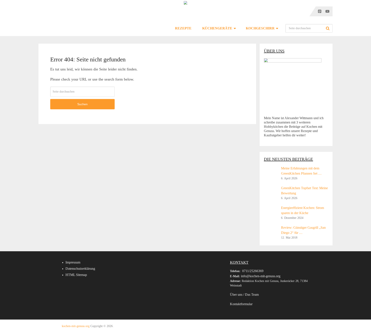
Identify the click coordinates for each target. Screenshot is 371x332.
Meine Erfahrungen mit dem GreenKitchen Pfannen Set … (301, 170)
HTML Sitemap (76, 275)
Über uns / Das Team (244, 294)
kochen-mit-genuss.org (78, 21)
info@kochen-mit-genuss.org (260, 276)
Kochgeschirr (260, 28)
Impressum (72, 262)
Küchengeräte (217, 28)
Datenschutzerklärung (80, 268)
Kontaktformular (241, 304)
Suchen (328, 28)
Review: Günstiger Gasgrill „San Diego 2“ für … (303, 230)
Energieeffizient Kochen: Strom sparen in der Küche (302, 210)
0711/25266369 (252, 271)
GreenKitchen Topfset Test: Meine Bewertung (304, 190)
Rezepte (183, 28)
